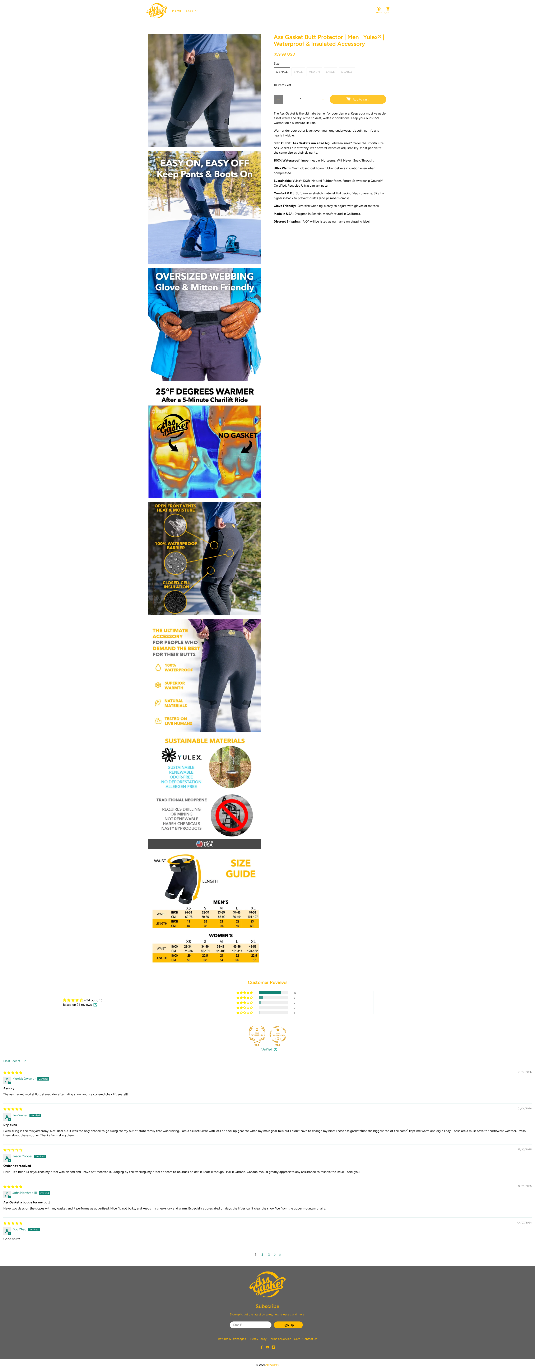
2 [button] (262, 1254)
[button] (245, 992)
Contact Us (309, 1339)
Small (298, 71)
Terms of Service (280, 1339)
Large (330, 71)
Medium (314, 71)
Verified (266, 1049)
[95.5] (257, 1034)
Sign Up (288, 1325)
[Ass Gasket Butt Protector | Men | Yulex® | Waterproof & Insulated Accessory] (204, 90)
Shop (190, 11)
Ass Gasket (272, 1364)
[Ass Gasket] (156, 10)
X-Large (347, 71)
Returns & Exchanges (232, 1339)
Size (276, 63)
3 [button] (269, 1254)
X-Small (282, 71)
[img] (12, 1072)
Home (176, 11)
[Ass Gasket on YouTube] (267, 1348)
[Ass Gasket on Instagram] (273, 1348)
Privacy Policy (257, 1339)
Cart (297, 1339)
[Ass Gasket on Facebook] (262, 1348)
